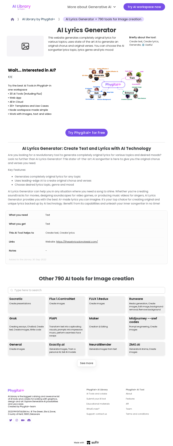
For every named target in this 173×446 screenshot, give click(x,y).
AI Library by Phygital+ (38, 19)
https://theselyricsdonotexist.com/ (77, 241)
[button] (92, 7)
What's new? (93, 408)
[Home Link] (21, 7)
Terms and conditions (137, 413)
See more (86, 363)
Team (129, 408)
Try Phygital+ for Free (86, 132)
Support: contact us (96, 413)
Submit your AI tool (96, 398)
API (127, 403)
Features (130, 398)
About (129, 393)
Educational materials (98, 403)
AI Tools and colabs (96, 393)
